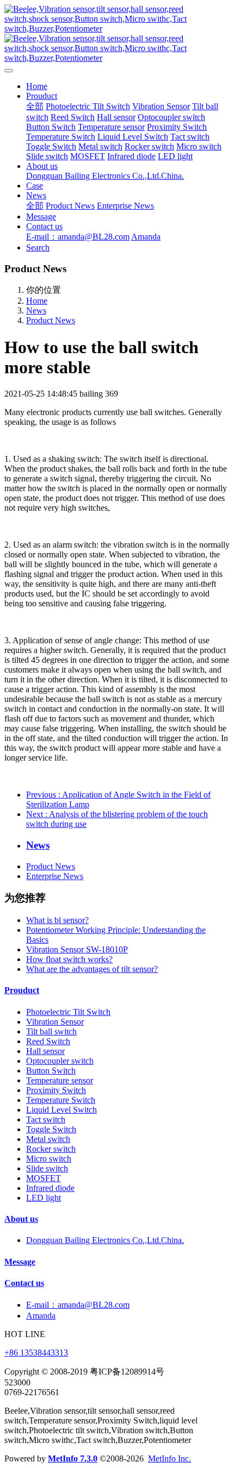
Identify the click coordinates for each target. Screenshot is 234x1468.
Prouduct (21, 990)
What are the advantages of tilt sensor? (92, 969)
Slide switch (47, 1168)
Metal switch (48, 1139)
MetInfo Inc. (169, 1458)
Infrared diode (50, 1188)
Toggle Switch (51, 1129)
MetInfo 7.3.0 (72, 1458)
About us (21, 1219)
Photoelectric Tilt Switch (68, 1012)
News (36, 310)
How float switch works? (69, 959)
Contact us (24, 1283)
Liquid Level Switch (61, 1109)
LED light (43, 1197)
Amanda (41, 1315)
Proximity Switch (56, 1090)
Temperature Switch (60, 1100)
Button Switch (51, 1070)
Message (19, 1261)
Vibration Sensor (55, 1021)
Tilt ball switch (51, 1031)
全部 (35, 106)
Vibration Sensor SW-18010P (77, 949)
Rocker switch (51, 1148)
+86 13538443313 (36, 1352)
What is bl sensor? (57, 920)
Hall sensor (45, 1051)
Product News (50, 320)
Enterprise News (54, 876)
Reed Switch (48, 1041)
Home (36, 86)
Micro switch (48, 1158)
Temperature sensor (59, 1080)
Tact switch (45, 1119)
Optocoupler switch (60, 1060)
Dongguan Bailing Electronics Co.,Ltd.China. (105, 1240)
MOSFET (43, 1178)
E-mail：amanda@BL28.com (78, 1304)
